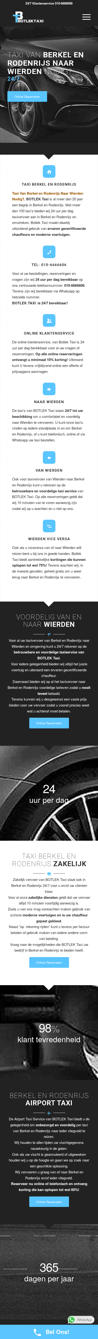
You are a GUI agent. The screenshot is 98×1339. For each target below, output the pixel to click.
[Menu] (84, 16)
